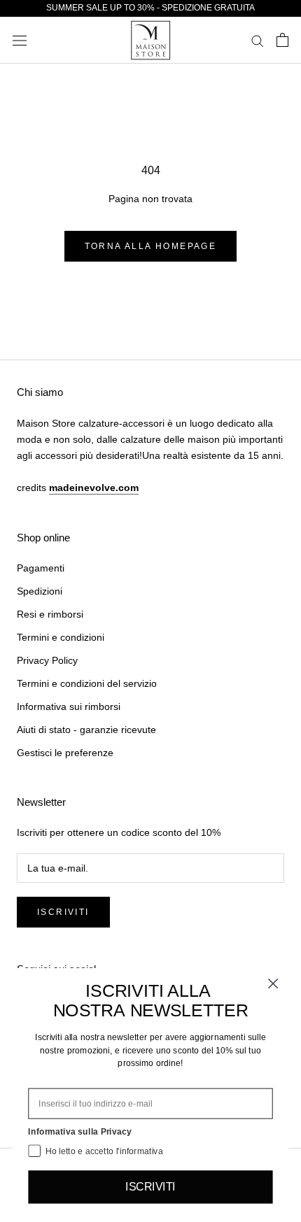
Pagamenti (40, 568)
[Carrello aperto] (282, 40)
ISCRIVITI (150, 1187)
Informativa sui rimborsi (68, 706)
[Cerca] (257, 40)
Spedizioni (39, 591)
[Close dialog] (273, 984)
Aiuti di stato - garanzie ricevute (86, 729)
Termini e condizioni (60, 637)
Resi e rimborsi (50, 614)
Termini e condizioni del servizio (87, 683)
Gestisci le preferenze (65, 752)
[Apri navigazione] (20, 40)
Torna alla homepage (151, 246)
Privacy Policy (47, 660)
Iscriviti (63, 912)
